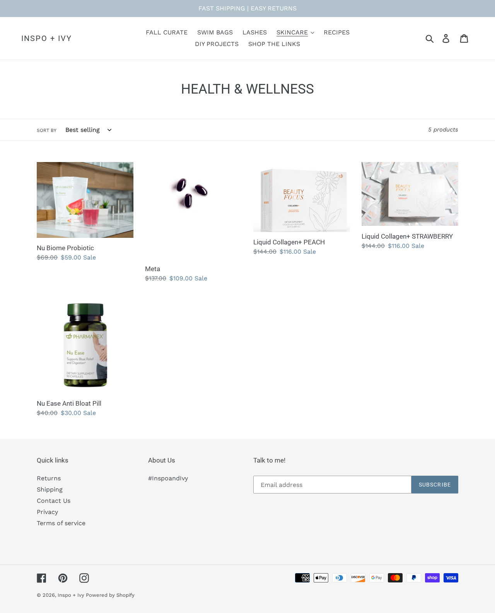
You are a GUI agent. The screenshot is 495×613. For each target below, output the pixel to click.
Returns (49, 478)
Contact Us (53, 500)
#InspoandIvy (168, 478)
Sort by (46, 130)
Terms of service (61, 523)
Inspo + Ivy (46, 38)
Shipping (50, 489)
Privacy (47, 512)
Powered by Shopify (110, 595)
